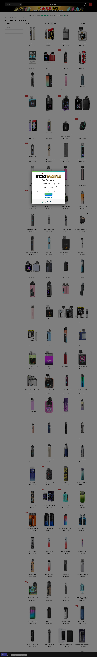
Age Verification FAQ (48, 197)
